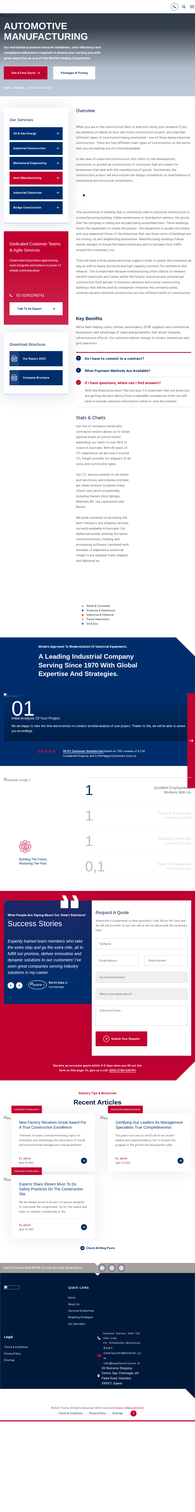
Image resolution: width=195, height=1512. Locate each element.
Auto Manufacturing (27, 178)
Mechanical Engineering (29, 163)
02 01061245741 (30, 295)
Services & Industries (81, 1310)
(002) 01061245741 (122, 1070)
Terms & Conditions (16, 1347)
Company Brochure (36, 377)
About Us (73, 1304)
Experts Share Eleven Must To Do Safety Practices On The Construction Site (51, 1189)
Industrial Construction (29, 148)
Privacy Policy (12, 1353)
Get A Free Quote (23, 73)
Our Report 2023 (34, 358)
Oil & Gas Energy (24, 133)
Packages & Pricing (74, 73)
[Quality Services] (6, 6)
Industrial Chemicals (27, 192)
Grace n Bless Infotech (130, 1407)
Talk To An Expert (29, 308)
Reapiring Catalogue (80, 1317)
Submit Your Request (125, 1038)
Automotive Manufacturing (125, 1109)
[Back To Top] (133, 1413)
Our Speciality (76, 1323)
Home (7, 87)
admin (27, 1158)
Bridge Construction (27, 207)
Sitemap (9, 1360)
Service (19, 87)
